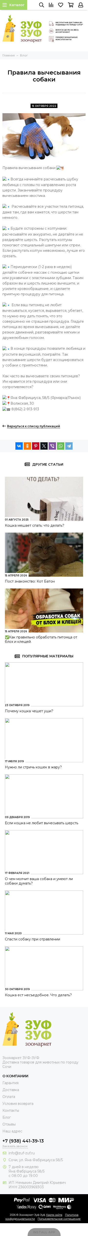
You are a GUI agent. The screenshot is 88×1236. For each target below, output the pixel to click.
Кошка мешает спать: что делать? (34, 525)
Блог (6, 1117)
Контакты (10, 1110)
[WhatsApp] (60, 446)
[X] (44, 446)
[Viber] (52, 446)
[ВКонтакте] (19, 446)
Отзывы (9, 1124)
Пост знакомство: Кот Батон (30, 581)
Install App (44, 1232)
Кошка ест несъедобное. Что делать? (38, 995)
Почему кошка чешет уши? (29, 711)
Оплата (8, 1096)
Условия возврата (17, 1103)
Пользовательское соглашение (59, 1218)
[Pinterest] (35, 446)
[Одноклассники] (27, 446)
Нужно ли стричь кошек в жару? (33, 767)
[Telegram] (69, 446)
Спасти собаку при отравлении (32, 939)
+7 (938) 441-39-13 (23, 1141)
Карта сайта (54, 1215)
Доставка (10, 1090)
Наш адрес (12, 1131)
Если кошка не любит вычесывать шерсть (41, 823)
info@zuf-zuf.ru (22, 1153)
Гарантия (10, 1083)
